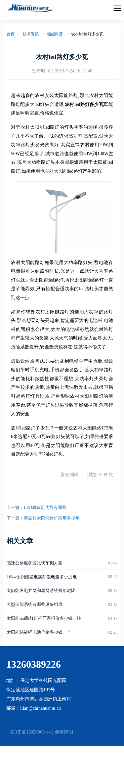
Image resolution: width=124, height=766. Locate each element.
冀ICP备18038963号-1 (31, 732)
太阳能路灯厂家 (68, 445)
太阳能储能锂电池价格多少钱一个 (39, 632)
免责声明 (64, 732)
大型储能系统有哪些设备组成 (34, 604)
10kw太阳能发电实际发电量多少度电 (42, 576)
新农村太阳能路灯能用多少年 (52, 518)
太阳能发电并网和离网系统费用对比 (41, 590)
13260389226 (33, 664)
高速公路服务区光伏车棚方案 (34, 563)
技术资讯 (31, 34)
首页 (11, 34)
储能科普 (55, 34)
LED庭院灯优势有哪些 (45, 507)
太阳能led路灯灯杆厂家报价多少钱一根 (44, 618)
